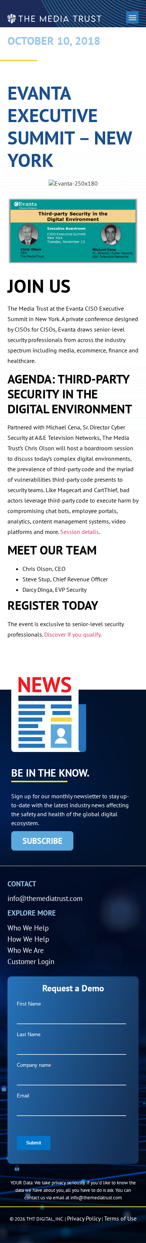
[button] (132, 17)
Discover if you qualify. (72, 634)
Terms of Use (120, 1218)
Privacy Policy (84, 1218)
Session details (79, 531)
